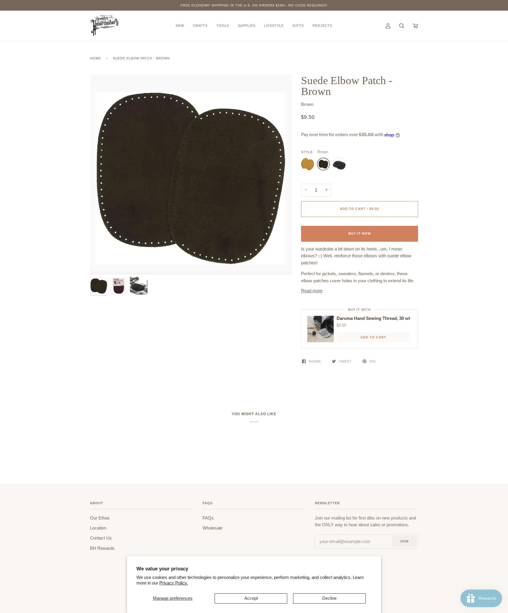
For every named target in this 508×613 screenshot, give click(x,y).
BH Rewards (102, 548)
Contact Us (101, 538)
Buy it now (359, 233)
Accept (251, 598)
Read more (311, 290)
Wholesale (213, 528)
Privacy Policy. (173, 583)
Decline (329, 598)
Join (404, 541)
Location (98, 528)
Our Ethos (100, 518)
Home (95, 58)
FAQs (208, 518)
